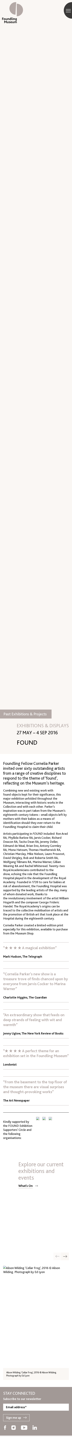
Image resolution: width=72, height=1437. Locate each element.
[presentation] (65, 1256)
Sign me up (13, 1417)
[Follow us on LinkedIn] (35, 1428)
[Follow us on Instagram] (13, 1428)
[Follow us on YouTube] (24, 1428)
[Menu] (68, 10)
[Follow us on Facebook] (5, 1428)
